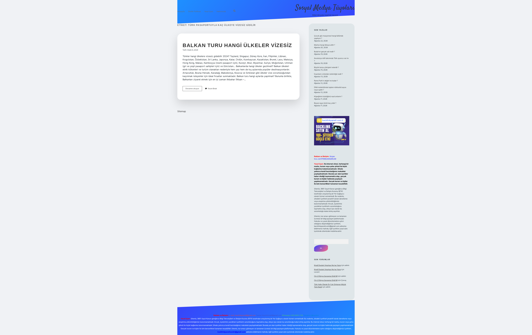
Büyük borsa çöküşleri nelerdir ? (326, 67)
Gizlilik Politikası (194, 11)
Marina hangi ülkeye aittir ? (324, 45)
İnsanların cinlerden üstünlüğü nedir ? (328, 74)
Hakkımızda (221, 11)
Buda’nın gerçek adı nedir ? (324, 52)
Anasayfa (181, 11)
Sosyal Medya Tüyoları (325, 8)
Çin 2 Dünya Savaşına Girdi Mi (326, 276)
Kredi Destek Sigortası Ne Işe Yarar (327, 265)
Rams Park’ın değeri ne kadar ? (326, 81)
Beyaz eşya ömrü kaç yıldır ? (325, 103)
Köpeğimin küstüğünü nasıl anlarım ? (328, 96)
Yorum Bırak (212, 88)
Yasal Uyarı (208, 11)
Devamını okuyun (194, 89)
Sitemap (181, 111)
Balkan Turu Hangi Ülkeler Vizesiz (237, 45)
